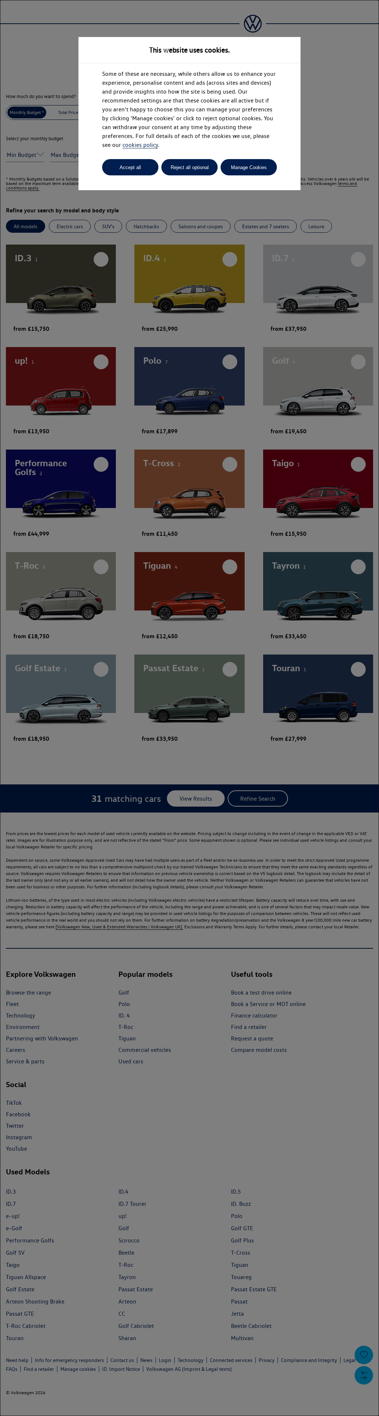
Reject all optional (190, 167)
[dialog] (189, 708)
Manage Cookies (249, 167)
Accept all (130, 167)
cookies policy (140, 144)
